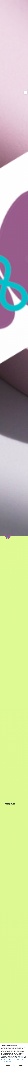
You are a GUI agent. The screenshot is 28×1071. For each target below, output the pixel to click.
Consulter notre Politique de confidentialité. (12, 1059)
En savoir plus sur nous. (7, 1061)
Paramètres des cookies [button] (14, 1069)
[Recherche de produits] (25, 92)
